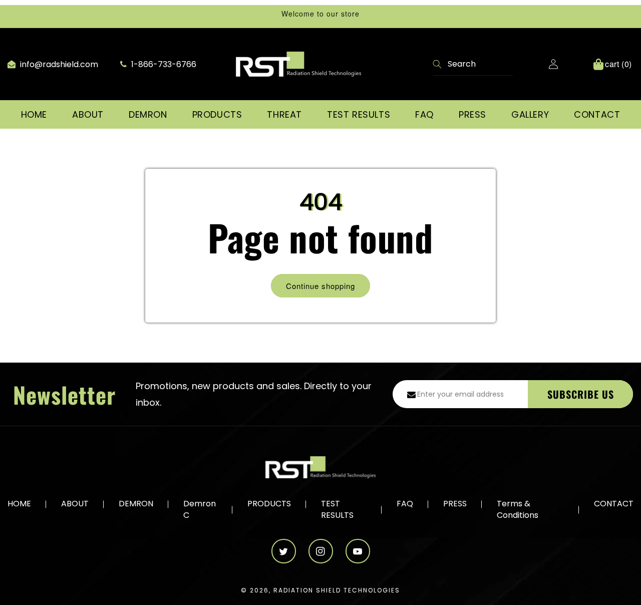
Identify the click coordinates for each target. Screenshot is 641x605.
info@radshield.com (58, 64)
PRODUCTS (269, 503)
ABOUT (75, 503)
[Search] (438, 65)
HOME (19, 503)
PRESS (455, 503)
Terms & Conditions (517, 509)
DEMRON (136, 503)
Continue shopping (320, 285)
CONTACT (613, 503)
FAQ (405, 503)
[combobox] (473, 64)
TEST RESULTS (337, 509)
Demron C (199, 509)
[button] (88, 114)
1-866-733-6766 (162, 64)
